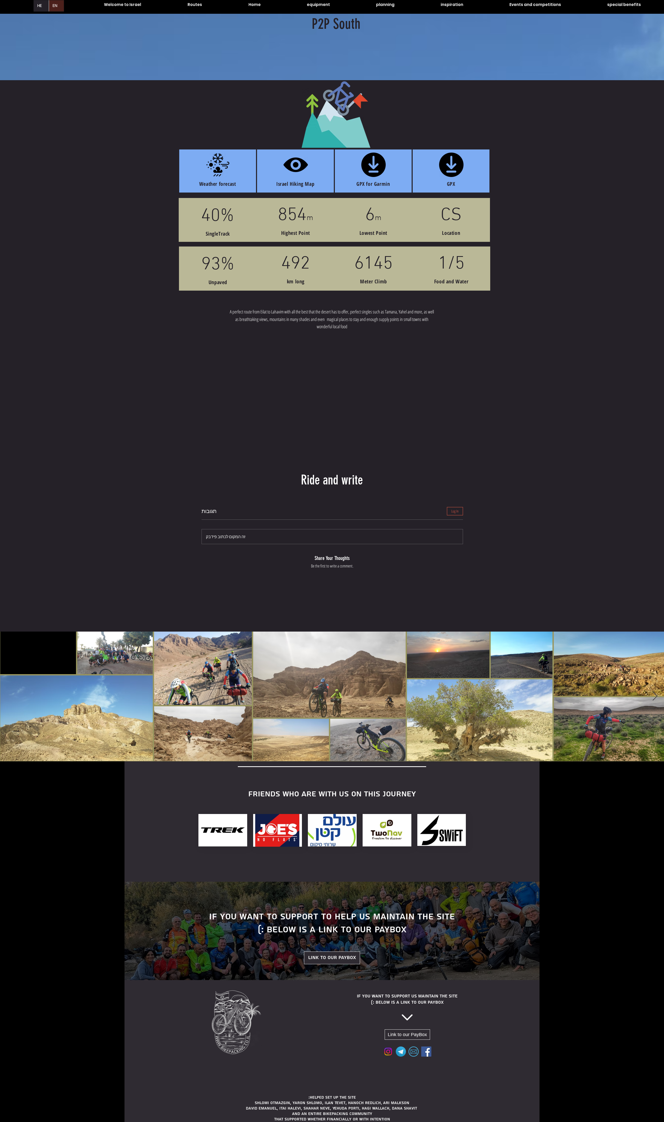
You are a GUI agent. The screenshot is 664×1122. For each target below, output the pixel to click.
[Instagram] (388, 1051)
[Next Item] (655, 696)
